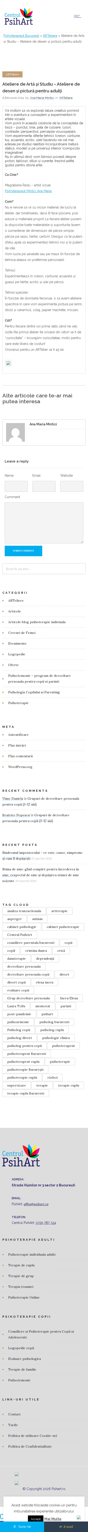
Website (66, 475)
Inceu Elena (69, 998)
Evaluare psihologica (24, 1359)
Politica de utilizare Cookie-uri (32, 1436)
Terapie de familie (22, 1369)
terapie (42, 1085)
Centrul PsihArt (19, 935)
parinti (66, 1006)
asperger (14, 919)
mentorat (42, 1006)
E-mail (68, 1527)
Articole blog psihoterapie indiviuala (36, 622)
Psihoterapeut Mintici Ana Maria (28, 191)
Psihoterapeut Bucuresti (21, 36)
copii (68, 943)
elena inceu (44, 982)
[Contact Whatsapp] (79, 1515)
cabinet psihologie (21, 927)
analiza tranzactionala (24, 911)
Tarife (13, 1425)
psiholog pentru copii (24, 1046)
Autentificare (18, 735)
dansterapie (16, 958)
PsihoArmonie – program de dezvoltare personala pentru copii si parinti (39, 679)
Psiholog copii (18, 1030)
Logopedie (16, 654)
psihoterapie (60, 1062)
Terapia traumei (20, 1287)
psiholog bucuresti (54, 1022)
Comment (12, 497)
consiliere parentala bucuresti (30, 943)
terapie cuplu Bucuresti (25, 1093)
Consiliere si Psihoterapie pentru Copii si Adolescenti (41, 1334)
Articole (14, 611)
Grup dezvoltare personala (28, 998)
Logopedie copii (21, 1348)
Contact (14, 1414)
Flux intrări (17, 745)
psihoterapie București (25, 1069)
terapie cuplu (68, 1085)
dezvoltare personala (24, 966)
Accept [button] (36, 1519)
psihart (47, 1014)
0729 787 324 (46, 1223)
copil (11, 950)
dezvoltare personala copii (28, 974)
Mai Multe (52, 1519)
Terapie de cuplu (21, 1265)
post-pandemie (19, 1014)
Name (9, 475)
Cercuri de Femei (21, 633)
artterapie (59, 911)
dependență (45, 958)
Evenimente (17, 643)
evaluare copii (18, 990)
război (52, 1077)
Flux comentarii (20, 756)
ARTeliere (50, 36)
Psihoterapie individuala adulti (31, 1254)
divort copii (16, 982)
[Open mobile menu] (78, 16)
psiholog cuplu (52, 1030)
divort (64, 974)
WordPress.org (20, 767)
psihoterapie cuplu (22, 1077)
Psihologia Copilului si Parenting (34, 692)
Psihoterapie (18, 703)
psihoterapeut (63, 1046)
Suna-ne (24, 1527)
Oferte (13, 665)
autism (37, 919)
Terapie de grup (21, 1276)
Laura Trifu (16, 1006)
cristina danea (36, 950)
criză (61, 950)
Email (36, 475)
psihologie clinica (56, 1038)
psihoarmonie (18, 1022)
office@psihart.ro (36, 1204)
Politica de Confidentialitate (30, 1446)
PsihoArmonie (19, 1380)
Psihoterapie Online (24, 1297)
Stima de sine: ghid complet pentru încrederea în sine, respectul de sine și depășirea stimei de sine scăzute (40, 875)
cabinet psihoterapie (63, 927)
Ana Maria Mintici (42, 98)
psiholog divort (19, 1038)
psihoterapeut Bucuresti (26, 1054)
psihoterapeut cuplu (23, 1062)
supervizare (16, 1085)
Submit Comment (23, 551)
